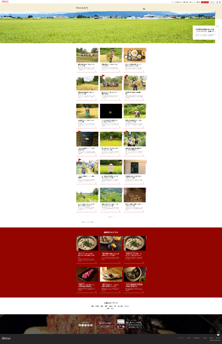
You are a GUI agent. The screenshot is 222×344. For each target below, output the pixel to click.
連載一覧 (198, 2)
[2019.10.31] (87, 83)
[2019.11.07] (111, 55)
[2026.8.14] (135, 274)
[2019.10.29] (111, 83)
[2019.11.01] (135, 55)
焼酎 (92, 306)
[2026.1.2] (135, 243)
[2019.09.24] (111, 139)
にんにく (127, 306)
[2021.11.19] (107, 27)
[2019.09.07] (87, 195)
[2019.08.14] (111, 195)
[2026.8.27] (111, 243)
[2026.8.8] (111, 274)
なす (112, 308)
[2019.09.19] (87, 167)
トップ (172, 2)
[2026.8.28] (87, 243)
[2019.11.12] (87, 55)
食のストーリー (193, 2)
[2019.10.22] (87, 111)
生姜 (108, 308)
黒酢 (106, 306)
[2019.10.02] (135, 111)
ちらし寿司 (120, 306)
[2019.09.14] (135, 167)
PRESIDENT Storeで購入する (134, 324)
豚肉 (102, 306)
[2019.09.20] (135, 139)
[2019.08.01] (135, 195)
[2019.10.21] (111, 111)
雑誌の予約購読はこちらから (134, 327)
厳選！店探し (186, 2)
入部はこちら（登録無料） (105, 326)
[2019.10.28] (135, 83)
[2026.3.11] (87, 274)
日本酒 (97, 306)
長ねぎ (111, 306)
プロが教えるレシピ (179, 2)
